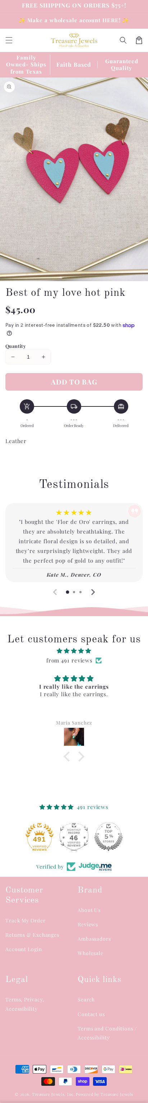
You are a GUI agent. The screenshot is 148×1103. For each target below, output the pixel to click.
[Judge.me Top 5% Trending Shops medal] (108, 836)
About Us (89, 910)
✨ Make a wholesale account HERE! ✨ (74, 20)
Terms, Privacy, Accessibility (25, 1004)
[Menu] (9, 40)
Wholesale (90, 953)
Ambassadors (94, 938)
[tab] (67, 592)
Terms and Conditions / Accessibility (107, 1033)
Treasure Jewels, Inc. (53, 1094)
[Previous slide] (55, 592)
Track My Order (25, 920)
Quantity (15, 346)
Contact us (91, 1014)
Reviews (88, 924)
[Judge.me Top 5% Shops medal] (74, 836)
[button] (123, 40)
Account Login (23, 949)
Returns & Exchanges (32, 934)
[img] (74, 651)
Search (86, 999)
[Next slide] (92, 592)
